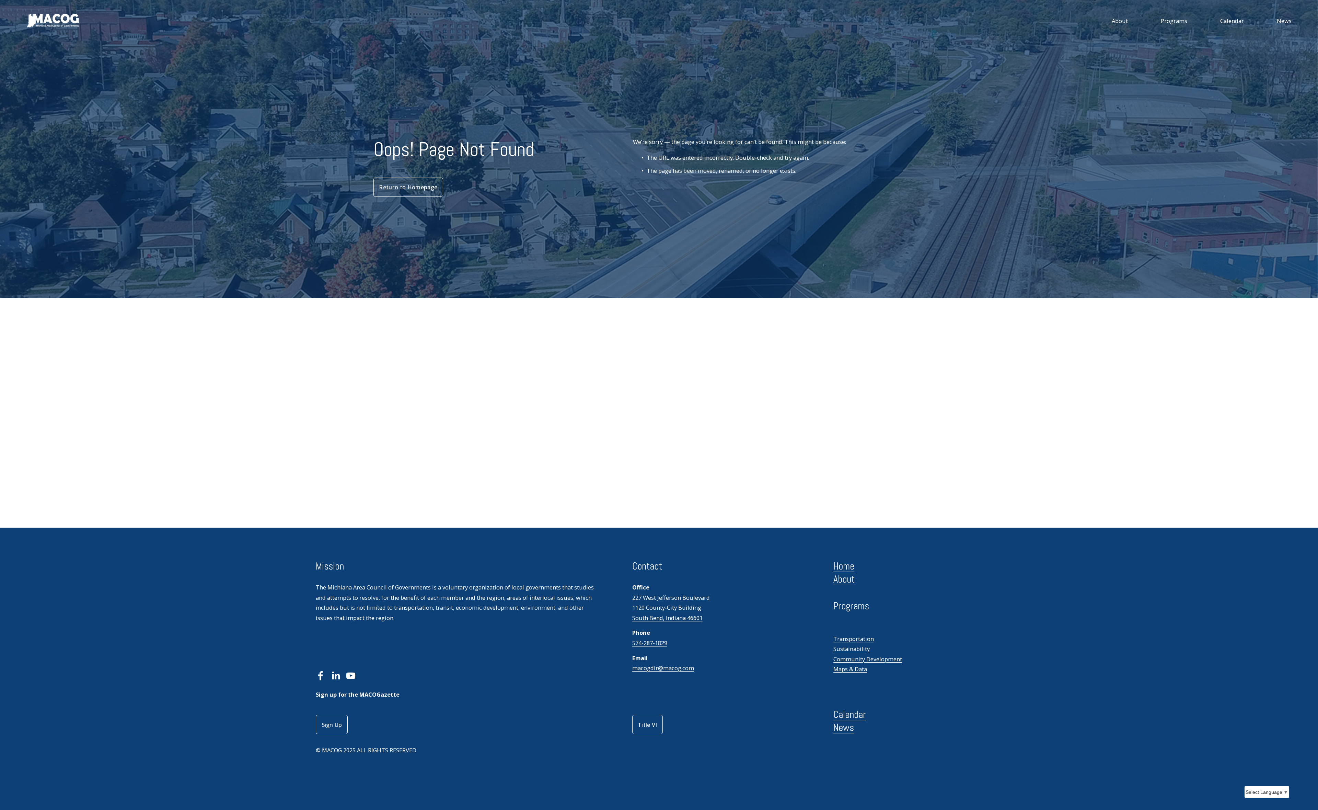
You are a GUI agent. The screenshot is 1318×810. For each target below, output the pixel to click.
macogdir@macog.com (663, 668)
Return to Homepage (408, 187)
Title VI (647, 725)
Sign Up (332, 725)
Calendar (1232, 21)
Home (843, 566)
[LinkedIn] (335, 675)
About (1120, 21)
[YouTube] (351, 675)
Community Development (867, 659)
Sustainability (851, 649)
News (1284, 21)
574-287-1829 (649, 643)
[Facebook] (320, 675)
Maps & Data (850, 669)
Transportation (853, 639)
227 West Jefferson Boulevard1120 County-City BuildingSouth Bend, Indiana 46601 (671, 608)
